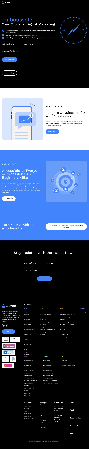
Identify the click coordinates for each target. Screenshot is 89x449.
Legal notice (27, 413)
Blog (72, 402)
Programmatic (27, 352)
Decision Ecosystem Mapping (50, 383)
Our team (26, 408)
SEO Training (63, 337)
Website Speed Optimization (68, 314)
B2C (41, 417)
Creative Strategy (47, 370)
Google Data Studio (45, 312)
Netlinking (62, 312)
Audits (72, 410)
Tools (72, 434)
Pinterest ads (27, 327)
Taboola (26, 332)
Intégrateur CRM (28, 373)
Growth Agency (46, 360)
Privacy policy (27, 416)
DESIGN (82, 308)
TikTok (26, 339)
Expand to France (28, 418)
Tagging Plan (43, 319)
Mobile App (27, 319)
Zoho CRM (27, 393)
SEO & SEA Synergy (65, 317)
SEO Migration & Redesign (67, 324)
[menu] (85, 2)
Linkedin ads (27, 324)
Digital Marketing (47, 365)
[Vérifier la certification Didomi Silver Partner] (13, 359)
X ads (25, 347)
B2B (41, 415)
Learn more (52, 131)
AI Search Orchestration (68, 363)
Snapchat (26, 342)
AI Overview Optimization (68, 365)
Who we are (27, 406)
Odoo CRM (27, 395)
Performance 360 (58, 406)
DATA (41, 308)
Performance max (29, 317)
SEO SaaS (62, 329)
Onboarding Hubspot (29, 378)
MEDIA (26, 308)
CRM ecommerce (28, 360)
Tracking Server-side (45, 327)
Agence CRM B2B (28, 370)
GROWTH (45, 356)
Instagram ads (28, 322)
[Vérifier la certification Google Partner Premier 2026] (5, 339)
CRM (25, 356)
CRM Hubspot (27, 365)
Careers (26, 411)
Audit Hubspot (28, 375)
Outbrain (26, 354)
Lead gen (42, 412)
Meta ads (26, 314)
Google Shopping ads (29, 329)
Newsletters (75, 426)
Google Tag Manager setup (46, 322)
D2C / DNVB (43, 420)
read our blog (9, 73)
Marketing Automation (30, 368)
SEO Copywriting (64, 322)
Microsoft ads (28, 344)
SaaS (41, 407)
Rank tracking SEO (65, 332)
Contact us (8, 331)
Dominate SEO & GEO (59, 413)
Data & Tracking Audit (45, 314)
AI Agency (64, 360)
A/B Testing (42, 334)
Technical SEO (64, 334)
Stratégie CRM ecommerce (31, 363)
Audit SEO (62, 319)
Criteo (26, 349)
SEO (61, 308)
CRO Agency (43, 332)
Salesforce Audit (28, 385)
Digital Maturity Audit (48, 375)
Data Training (43, 324)
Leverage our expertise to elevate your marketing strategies (66, 226)
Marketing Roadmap (48, 378)
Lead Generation (47, 363)
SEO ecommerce (64, 327)
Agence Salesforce (29, 388)
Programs (58, 402)
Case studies (75, 418)
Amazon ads (27, 334)
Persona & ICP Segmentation (50, 380)
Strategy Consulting (48, 373)
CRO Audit (42, 337)
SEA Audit (26, 337)
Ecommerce (43, 410)
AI (62, 356)
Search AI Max (65, 368)
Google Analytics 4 (44, 317)
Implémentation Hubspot (30, 380)
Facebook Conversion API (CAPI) (48, 329)
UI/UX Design (83, 312)
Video (44, 368)
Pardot (26, 390)
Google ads (27, 312)
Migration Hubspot (29, 383)
